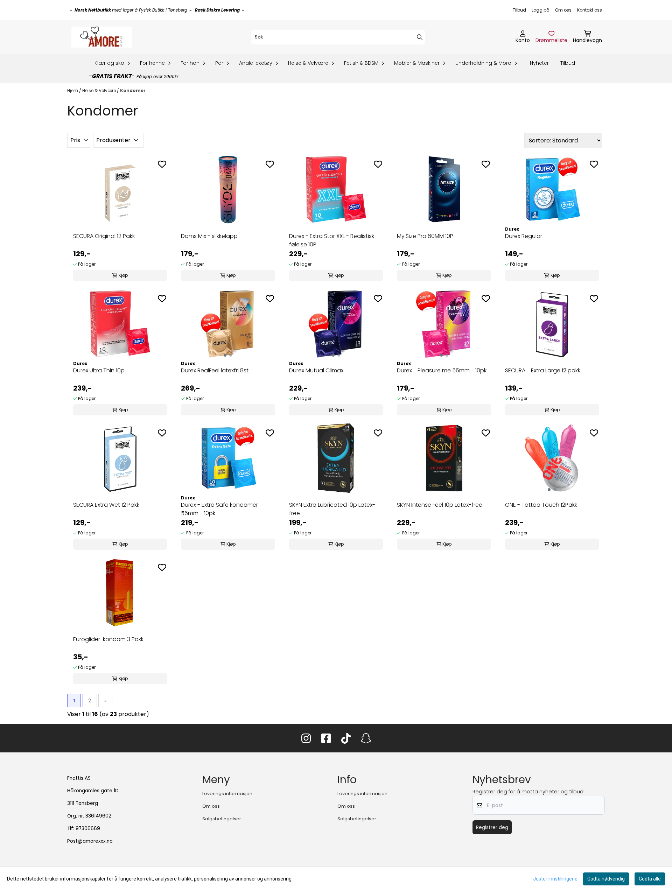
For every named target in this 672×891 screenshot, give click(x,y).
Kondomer (133, 90)
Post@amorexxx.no (90, 841)
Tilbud (519, 10)
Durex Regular (523, 236)
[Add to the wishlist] (162, 164)
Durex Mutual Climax (316, 370)
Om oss (563, 10)
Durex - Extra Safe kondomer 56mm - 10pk (219, 509)
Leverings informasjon (227, 794)
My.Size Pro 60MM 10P (425, 236)
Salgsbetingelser (221, 819)
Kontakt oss (589, 10)
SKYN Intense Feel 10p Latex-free (439, 505)
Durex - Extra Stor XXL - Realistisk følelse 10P (331, 240)
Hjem (73, 90)
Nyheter (539, 62)
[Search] (419, 37)
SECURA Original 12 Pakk (104, 236)
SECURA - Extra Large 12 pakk (542, 370)
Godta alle (650, 879)
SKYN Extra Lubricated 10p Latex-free (332, 509)
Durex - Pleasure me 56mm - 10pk (441, 370)
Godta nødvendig (606, 879)
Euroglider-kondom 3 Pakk (108, 639)
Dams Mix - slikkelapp (209, 236)
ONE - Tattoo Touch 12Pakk (541, 505)
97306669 (88, 828)
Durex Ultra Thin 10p (99, 370)
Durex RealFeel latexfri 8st (214, 370)
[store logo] (101, 37)
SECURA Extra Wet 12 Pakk (106, 505)
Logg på (541, 10)
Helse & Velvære (99, 90)
